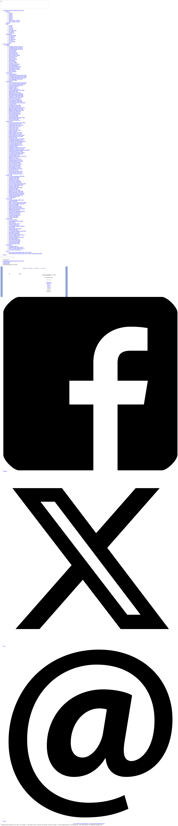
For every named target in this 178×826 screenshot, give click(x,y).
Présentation (49, 282)
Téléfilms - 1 (49, 283)
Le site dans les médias (94, 823)
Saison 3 (49, 287)
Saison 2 (49, 286)
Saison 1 (49, 285)
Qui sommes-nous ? (84, 823)
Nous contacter (76, 823)
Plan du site (102, 823)
